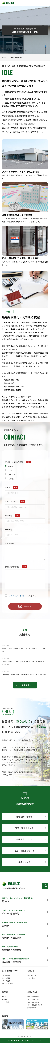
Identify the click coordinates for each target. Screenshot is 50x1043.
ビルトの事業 (6, 978)
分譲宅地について (24, 839)
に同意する (22, 595)
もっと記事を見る (23, 685)
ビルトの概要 (6, 975)
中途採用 (4, 999)
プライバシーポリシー (18, 595)
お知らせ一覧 (31, 975)
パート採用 (5, 1002)
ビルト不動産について (24, 850)
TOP (45, 887)
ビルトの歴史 (6, 981)
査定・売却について (24, 828)
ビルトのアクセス (7, 984)
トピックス (31, 978)
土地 (10, 470)
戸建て (11, 466)
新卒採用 (4, 996)
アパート (11, 474)
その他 (11, 478)
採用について (24, 862)
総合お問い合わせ (24, 816)
